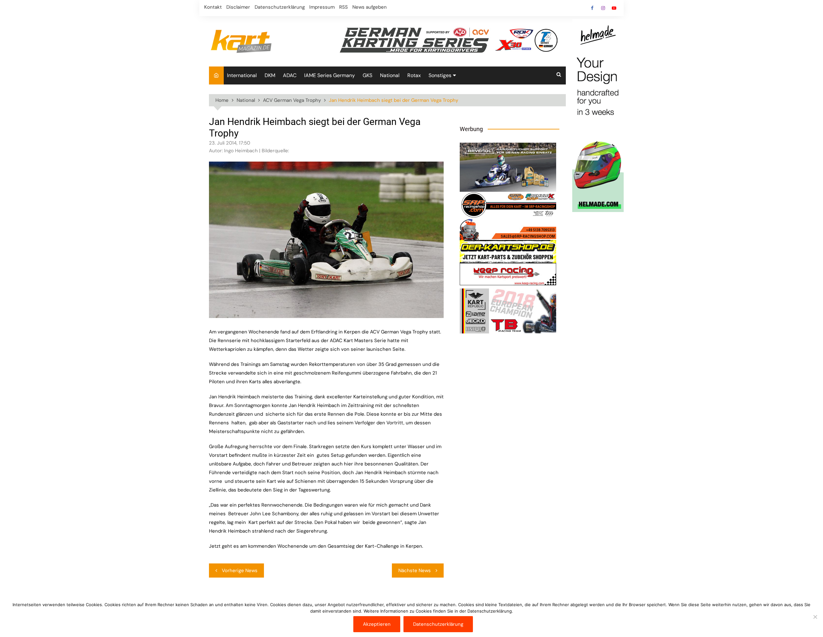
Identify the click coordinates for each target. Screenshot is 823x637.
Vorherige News (240, 570)
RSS (343, 7)
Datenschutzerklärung (280, 7)
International (242, 75)
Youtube (614, 8)
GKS (367, 75)
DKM (270, 75)
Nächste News (414, 570)
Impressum (322, 7)
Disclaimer (238, 7)
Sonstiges (440, 75)
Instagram (603, 8)
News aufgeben (369, 7)
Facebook (592, 8)
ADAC (289, 75)
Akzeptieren (377, 624)
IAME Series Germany (329, 75)
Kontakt (213, 7)
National (390, 75)
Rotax (414, 75)
